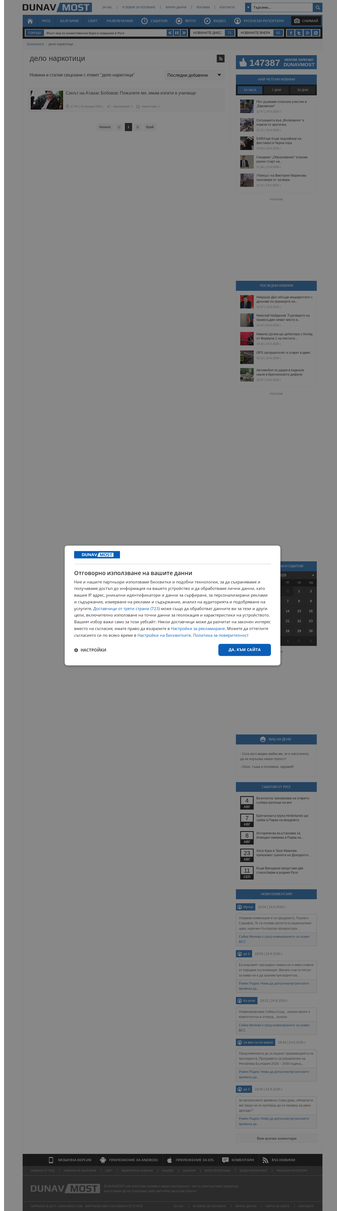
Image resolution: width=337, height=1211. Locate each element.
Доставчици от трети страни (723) (126, 608)
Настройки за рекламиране (198, 628)
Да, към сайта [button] (245, 649)
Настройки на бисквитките (164, 635)
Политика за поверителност (221, 635)
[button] (90, 650)
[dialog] (172, 605)
